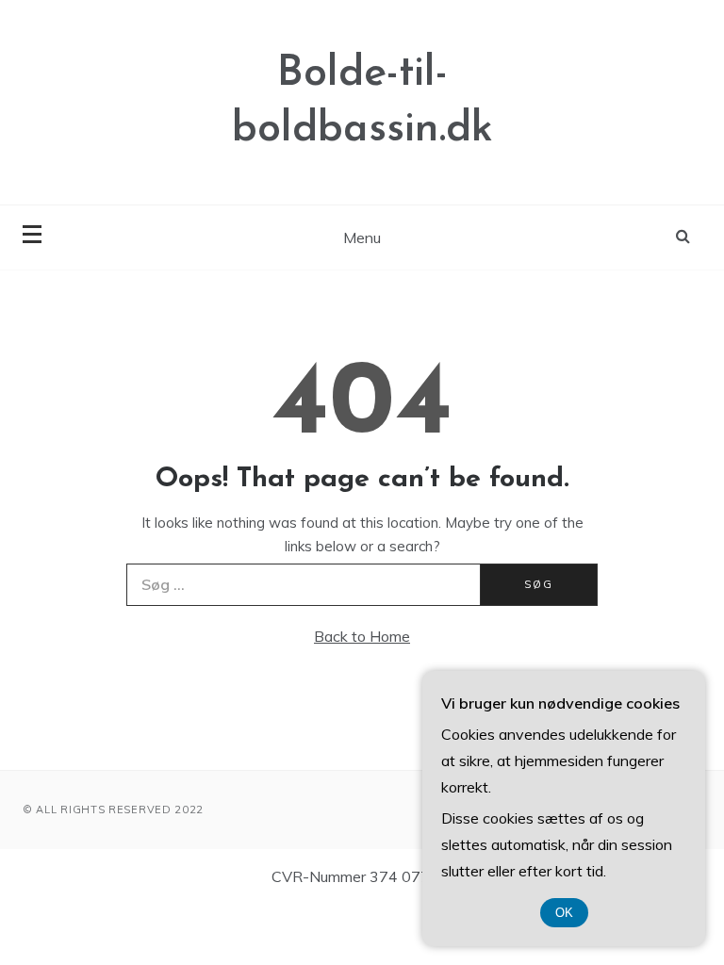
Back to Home (362, 636)
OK (564, 913)
